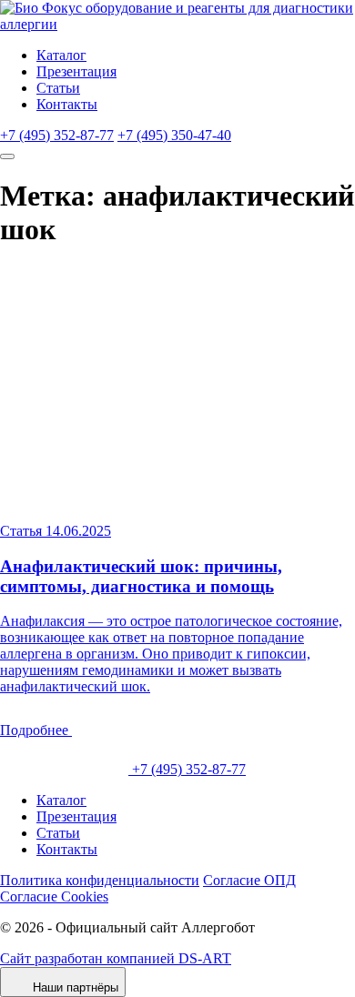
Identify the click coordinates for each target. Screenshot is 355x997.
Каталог (61, 55)
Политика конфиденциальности (99, 880)
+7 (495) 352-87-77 (57, 135)
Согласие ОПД (249, 880)
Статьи (58, 88)
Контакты (66, 104)
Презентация (76, 71)
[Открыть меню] (7, 156)
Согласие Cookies (54, 896)
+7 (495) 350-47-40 (174, 135)
